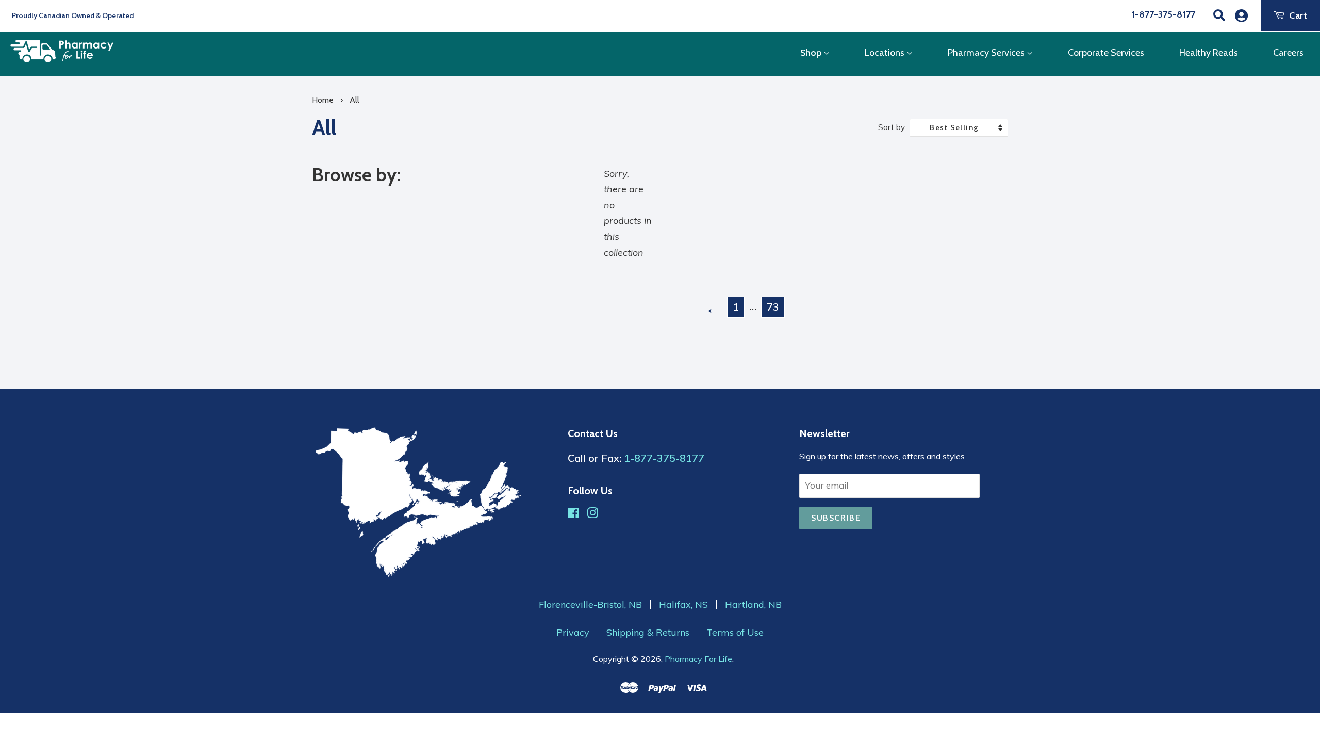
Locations (885, 52)
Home (323, 100)
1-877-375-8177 (1163, 14)
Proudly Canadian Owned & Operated (72, 15)
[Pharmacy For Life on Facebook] (574, 514)
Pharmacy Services (987, 52)
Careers (1288, 52)
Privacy (572, 632)
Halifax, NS (683, 604)
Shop (811, 52)
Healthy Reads (1208, 52)
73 (773, 306)
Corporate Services (1106, 52)
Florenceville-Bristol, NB (590, 604)
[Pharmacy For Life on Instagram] (592, 514)
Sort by (891, 127)
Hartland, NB (753, 604)
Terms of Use (735, 632)
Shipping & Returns (647, 632)
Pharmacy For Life (698, 659)
